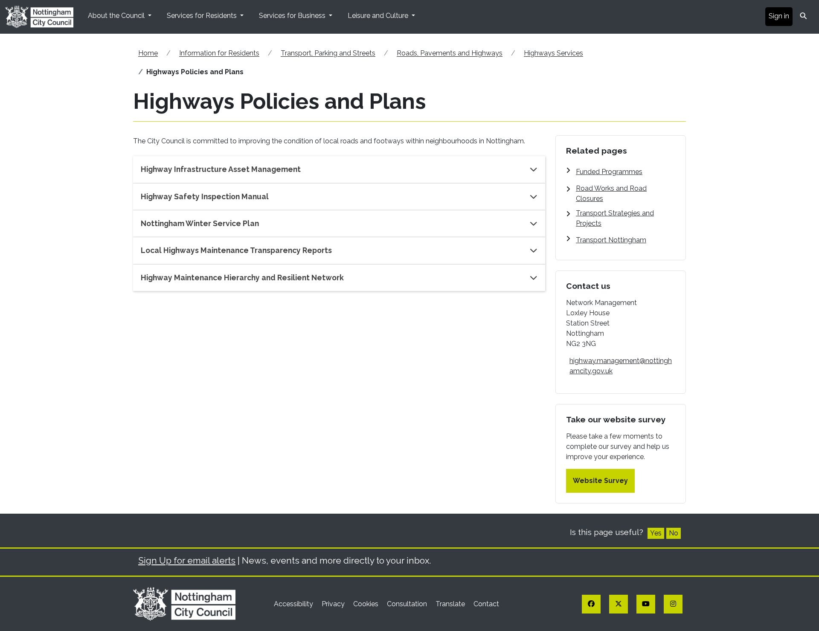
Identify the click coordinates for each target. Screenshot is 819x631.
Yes (656, 533)
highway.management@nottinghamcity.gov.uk (620, 366)
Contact (486, 604)
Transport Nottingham (611, 240)
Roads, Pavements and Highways (449, 53)
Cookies (366, 604)
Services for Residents (202, 16)
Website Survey (600, 481)
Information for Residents (219, 53)
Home (148, 53)
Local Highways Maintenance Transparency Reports (236, 250)
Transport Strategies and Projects (615, 218)
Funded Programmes (609, 172)
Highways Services (553, 53)
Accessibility (294, 604)
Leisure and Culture (379, 16)
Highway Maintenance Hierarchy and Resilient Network (242, 277)
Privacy (334, 604)
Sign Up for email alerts (186, 560)
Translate (451, 604)
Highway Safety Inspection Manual (205, 196)
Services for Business (293, 16)
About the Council (117, 16)
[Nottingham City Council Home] (184, 603)
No (673, 533)
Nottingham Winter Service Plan (200, 223)
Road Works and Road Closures (611, 193)
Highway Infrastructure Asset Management (221, 169)
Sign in (779, 16)
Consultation (408, 604)
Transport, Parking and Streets (328, 53)
